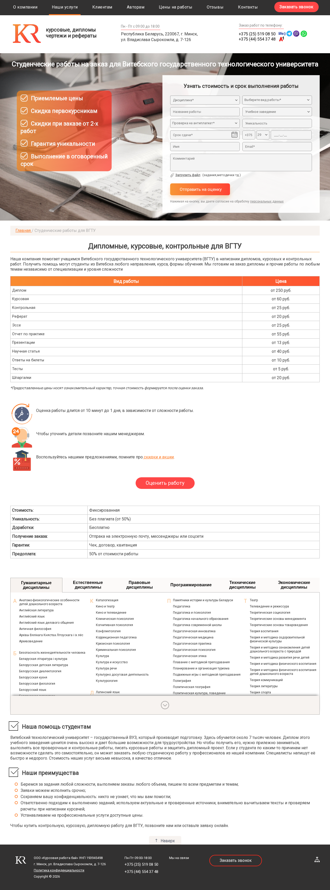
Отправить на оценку (200, 189)
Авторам (136, 7)
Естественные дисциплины (88, 584)
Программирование (191, 585)
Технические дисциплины (242, 584)
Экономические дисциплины (294, 584)
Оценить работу (165, 483)
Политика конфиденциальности (59, 870)
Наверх (168, 840)
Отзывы (215, 7)
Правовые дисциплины (139, 584)
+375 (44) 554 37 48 (257, 39)
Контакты (248, 7)
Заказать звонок (296, 6)
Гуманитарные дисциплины (36, 585)
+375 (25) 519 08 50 (257, 34)
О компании (25, 7)
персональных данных (267, 201)
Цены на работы (175, 7)
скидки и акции (158, 457)
